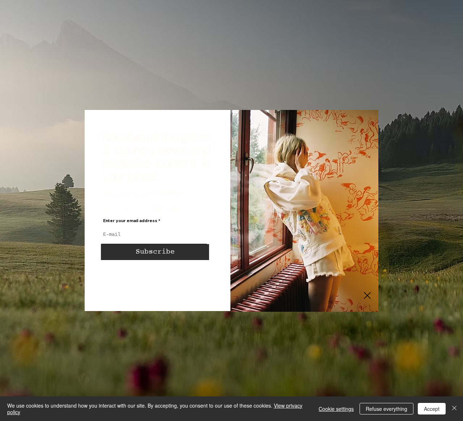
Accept (431, 408)
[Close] (454, 408)
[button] (367, 295)
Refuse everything (386, 408)
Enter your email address (130, 220)
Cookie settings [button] (336, 408)
